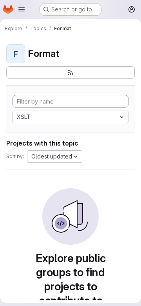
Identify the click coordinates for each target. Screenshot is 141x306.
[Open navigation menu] (21, 9)
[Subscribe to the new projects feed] (70, 72)
